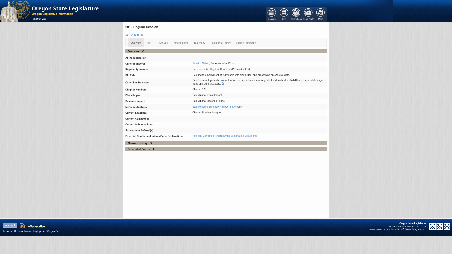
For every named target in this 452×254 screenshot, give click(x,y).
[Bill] (284, 14)
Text (149, 42)
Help (34, 18)
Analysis (163, 42)
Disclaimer (7, 231)
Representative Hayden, (206, 69)
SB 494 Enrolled (134, 34)
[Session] (272, 14)
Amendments (181, 42)
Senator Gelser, (201, 63)
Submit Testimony (246, 42)
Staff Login (41, 18)
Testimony (199, 42)
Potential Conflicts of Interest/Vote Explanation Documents (224, 135)
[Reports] (320, 14)
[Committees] (296, 14)
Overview (136, 42)
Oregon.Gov (53, 231)
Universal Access (22, 231)
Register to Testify (220, 42)
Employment (39, 231)
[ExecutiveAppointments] (308, 14)
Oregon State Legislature (65, 8)
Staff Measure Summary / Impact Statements (217, 106)
